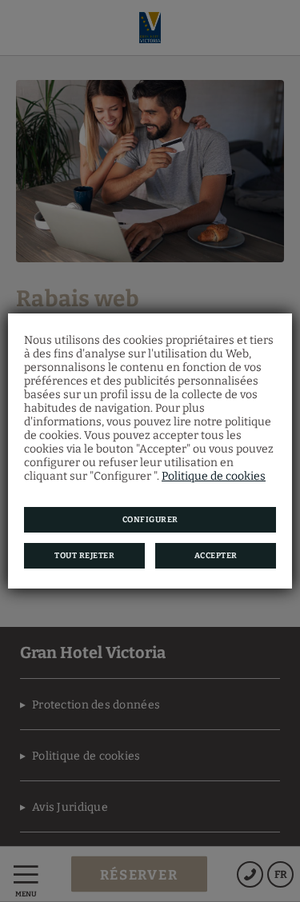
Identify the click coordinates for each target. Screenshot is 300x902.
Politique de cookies (214, 476)
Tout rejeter (84, 556)
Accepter (216, 556)
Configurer (150, 520)
